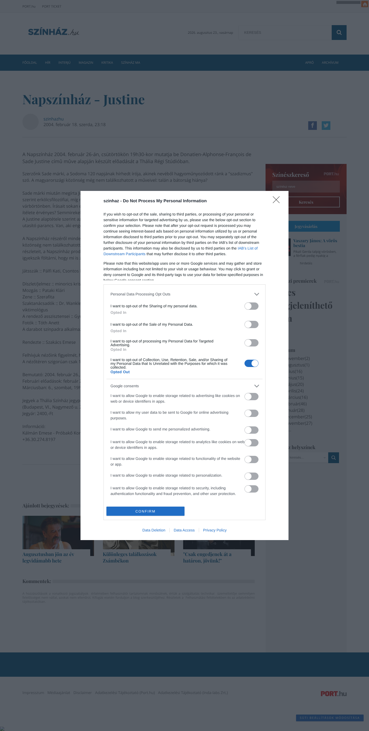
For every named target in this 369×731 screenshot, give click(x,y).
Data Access (184, 530)
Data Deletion (153, 530)
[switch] (251, 306)
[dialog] (184, 365)
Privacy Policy (215, 530)
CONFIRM (145, 511)
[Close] (278, 201)
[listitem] (184, 294)
